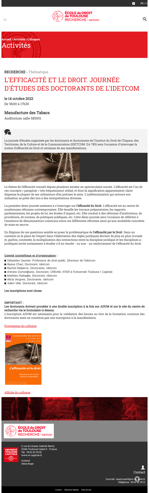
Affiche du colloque (17, 392)
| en (146, 3)
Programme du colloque (20, 326)
